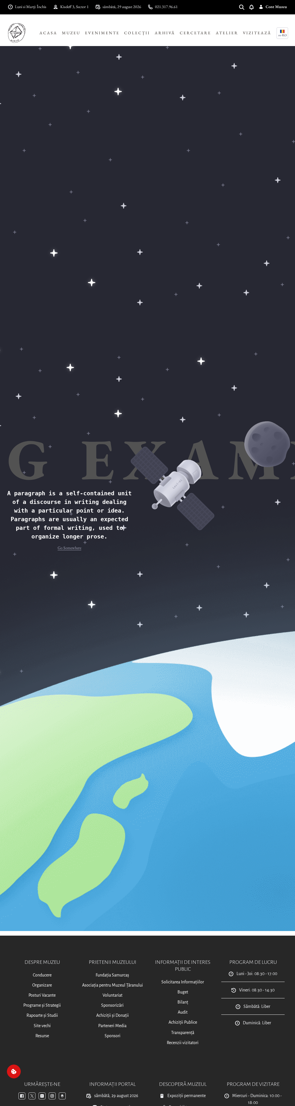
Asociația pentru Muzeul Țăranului (112, 985)
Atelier (227, 32)
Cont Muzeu (276, 6)
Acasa (48, 32)
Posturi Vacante (42, 995)
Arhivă (165, 32)
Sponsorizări (112, 1005)
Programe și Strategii (42, 1005)
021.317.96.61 (166, 6)
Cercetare (195, 32)
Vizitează (257, 32)
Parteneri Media (112, 1025)
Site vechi (42, 1025)
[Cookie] (14, 1071)
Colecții (137, 32)
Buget (182, 992)
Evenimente (102, 32)
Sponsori (112, 1035)
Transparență (182, 1032)
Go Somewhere (69, 547)
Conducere (42, 975)
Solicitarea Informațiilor (182, 982)
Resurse (42, 1035)
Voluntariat (112, 995)
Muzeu (71, 32)
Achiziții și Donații (112, 1015)
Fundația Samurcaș (112, 975)
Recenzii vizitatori (182, 1042)
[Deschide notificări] (254, 7)
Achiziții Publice (183, 1022)
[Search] (244, 7)
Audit (183, 1012)
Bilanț (182, 1002)
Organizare (42, 985)
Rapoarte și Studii (42, 1015)
